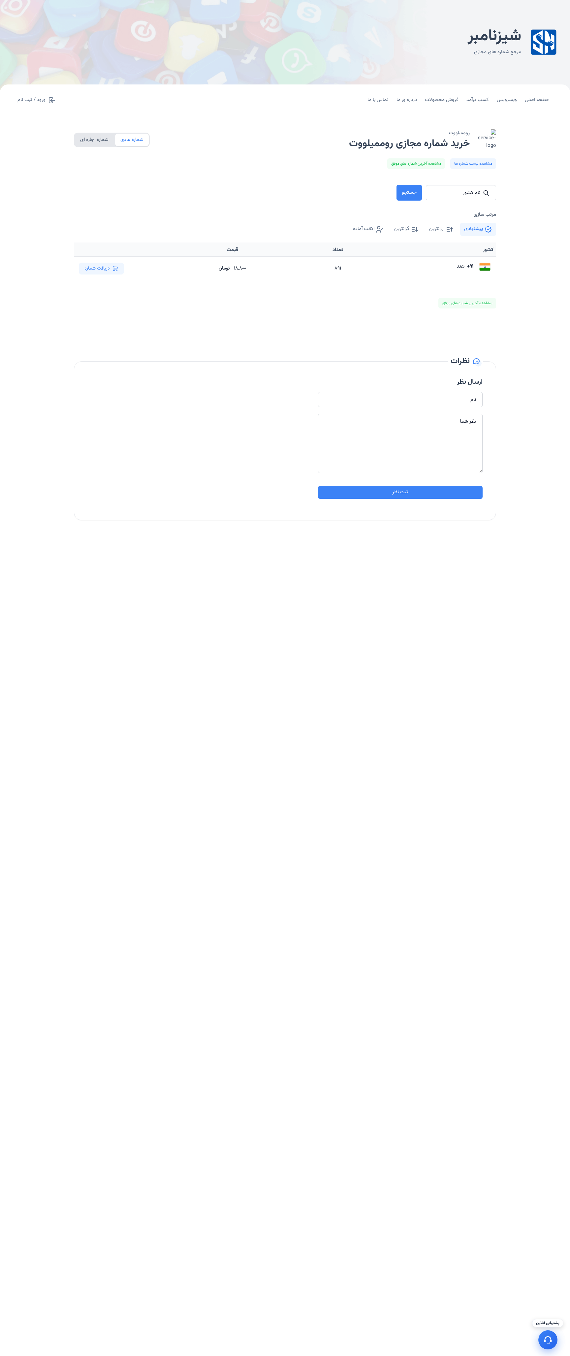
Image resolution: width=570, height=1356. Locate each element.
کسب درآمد (477, 100)
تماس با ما (378, 100)
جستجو (409, 192)
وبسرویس (507, 100)
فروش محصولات (442, 100)
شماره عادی (131, 140)
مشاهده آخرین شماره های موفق (416, 164)
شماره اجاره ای (94, 140)
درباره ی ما (406, 100)
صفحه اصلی (537, 100)
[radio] (478, 229)
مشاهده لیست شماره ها (473, 164)
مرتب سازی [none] (485, 214)
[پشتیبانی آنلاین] (547, 1339)
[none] (368, 229)
